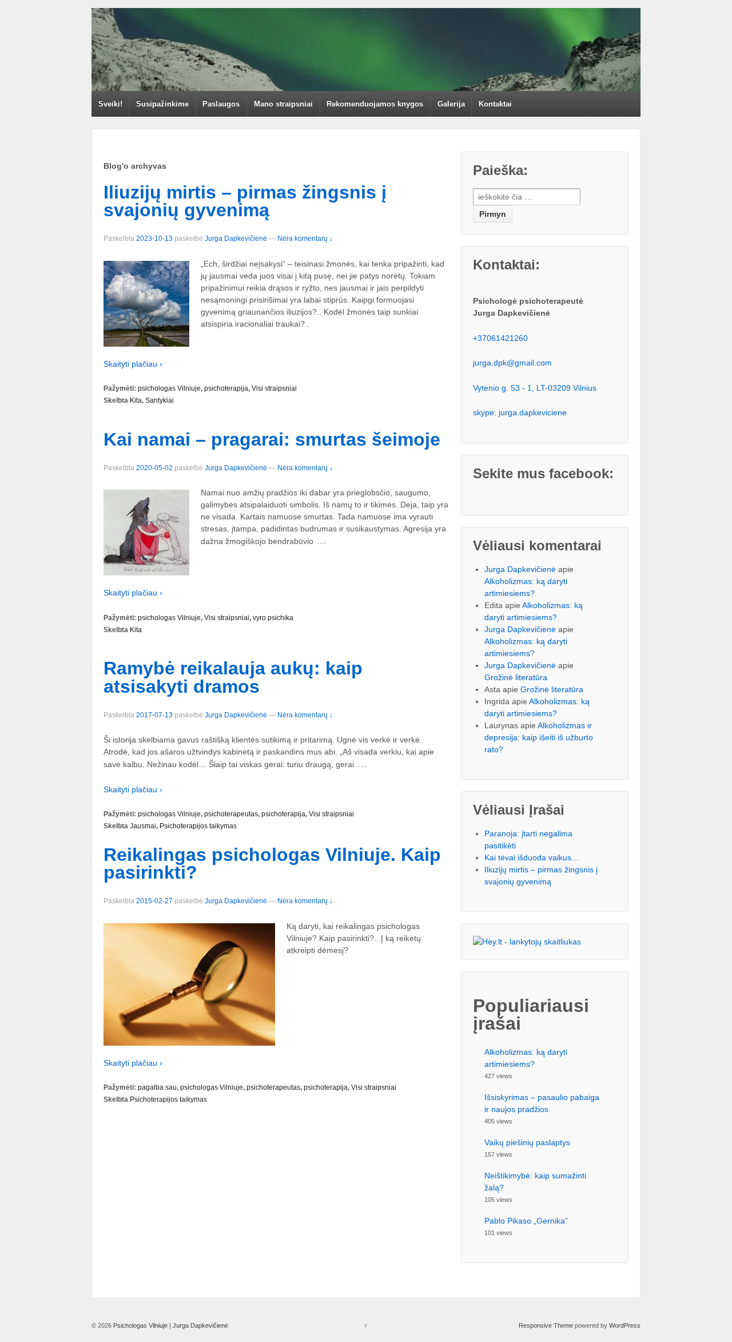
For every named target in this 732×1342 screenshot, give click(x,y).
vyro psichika (273, 618)
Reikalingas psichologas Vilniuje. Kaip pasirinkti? (272, 863)
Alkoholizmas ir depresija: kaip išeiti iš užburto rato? (538, 737)
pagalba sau (157, 1087)
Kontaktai (495, 104)
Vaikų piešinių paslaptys (527, 1142)
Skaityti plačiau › (133, 363)
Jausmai (143, 826)
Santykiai (159, 400)
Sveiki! (110, 104)
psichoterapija (226, 388)
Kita (136, 400)
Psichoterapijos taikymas (198, 826)
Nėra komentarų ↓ (305, 239)
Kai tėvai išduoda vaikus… (531, 857)
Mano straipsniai (283, 104)
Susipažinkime (162, 104)
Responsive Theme (546, 1325)
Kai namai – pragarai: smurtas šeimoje (272, 439)
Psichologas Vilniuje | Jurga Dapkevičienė (170, 1325)
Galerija (451, 104)
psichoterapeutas (231, 814)
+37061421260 (500, 338)
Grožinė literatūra (515, 677)
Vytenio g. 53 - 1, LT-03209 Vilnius (534, 387)
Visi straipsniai (274, 388)
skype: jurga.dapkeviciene (520, 412)
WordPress (624, 1325)
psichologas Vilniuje (169, 388)
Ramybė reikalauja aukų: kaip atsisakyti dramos (233, 677)
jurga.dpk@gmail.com (512, 362)
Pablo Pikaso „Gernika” (526, 1220)
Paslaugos (221, 104)
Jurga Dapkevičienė (236, 239)
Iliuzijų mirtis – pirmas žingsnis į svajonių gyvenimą (245, 201)
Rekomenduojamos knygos (375, 104)
